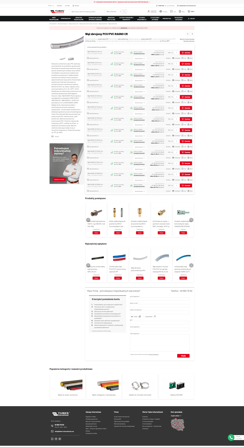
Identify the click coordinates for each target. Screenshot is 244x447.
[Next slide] (191, 220)
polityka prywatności (153, 354)
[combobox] (113, 11)
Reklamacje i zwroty (91, 426)
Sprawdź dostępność (139, 53)
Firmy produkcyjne (147, 421)
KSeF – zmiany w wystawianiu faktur (96, 428)
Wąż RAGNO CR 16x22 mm (95, 129)
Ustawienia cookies (91, 433)
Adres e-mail (133, 303)
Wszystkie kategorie (63, 23)
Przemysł (145, 416)
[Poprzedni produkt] (188, 34)
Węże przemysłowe (54, 18)
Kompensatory (66, 18)
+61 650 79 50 (185, 290)
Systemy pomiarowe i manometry (126, 18)
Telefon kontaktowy (135, 310)
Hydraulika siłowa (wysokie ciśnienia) (95, 18)
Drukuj (57, 136)
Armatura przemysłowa (78, 18)
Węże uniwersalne (103, 23)
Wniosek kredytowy (119, 424)
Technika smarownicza (141, 18)
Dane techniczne (139, 58)
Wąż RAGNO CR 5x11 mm (94, 62)
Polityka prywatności (92, 419)
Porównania (177, 58)
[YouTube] (52, 439)
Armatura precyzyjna (111, 18)
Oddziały (59, 5)
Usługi (192, 18)
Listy (185, 58)
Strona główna (53, 23)
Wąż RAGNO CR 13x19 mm (94, 118)
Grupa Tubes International (121, 416)
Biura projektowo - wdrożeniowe (151, 426)
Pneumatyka (167, 18)
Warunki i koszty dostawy (187, 39)
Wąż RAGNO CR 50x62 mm (95, 184)
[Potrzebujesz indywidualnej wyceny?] (67, 163)
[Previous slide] (88, 220)
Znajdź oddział (175, 416)
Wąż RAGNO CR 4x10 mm (94, 51)
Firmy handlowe (147, 424)
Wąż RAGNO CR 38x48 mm (95, 173)
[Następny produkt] (192, 34)
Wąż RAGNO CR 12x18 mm (94, 107)
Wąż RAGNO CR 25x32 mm (95, 151)
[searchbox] (87, 11)
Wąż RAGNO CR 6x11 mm (94, 74)
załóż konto (124, 28)
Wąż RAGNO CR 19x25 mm (95, 140)
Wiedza (77, 5)
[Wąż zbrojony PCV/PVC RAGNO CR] (67, 43)
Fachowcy (145, 428)
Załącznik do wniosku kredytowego (124, 426)
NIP (131, 320)
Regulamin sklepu (91, 416)
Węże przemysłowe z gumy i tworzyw (88, 23)
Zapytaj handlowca (93, 58)
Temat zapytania (134, 327)
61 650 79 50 (161, 5)
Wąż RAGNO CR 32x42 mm (95, 162)
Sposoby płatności (188, 41)
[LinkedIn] (56, 439)
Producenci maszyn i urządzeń (151, 419)
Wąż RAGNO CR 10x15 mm (94, 96)
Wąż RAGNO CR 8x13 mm (94, 85)
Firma (50, 5)
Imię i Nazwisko (134, 296)
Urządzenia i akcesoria (179, 18)
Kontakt (67, 5)
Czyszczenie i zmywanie (155, 18)
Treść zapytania (134, 333)
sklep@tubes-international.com (187, 5)
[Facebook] (60, 439)
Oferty (191, 58)
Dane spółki (117, 419)
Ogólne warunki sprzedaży (121, 421)
